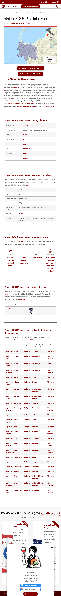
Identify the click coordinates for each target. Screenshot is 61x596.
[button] (52, 546)
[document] (30, 298)
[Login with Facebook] (22, 585)
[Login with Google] (22, 589)
